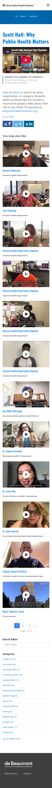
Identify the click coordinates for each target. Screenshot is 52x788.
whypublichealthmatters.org (20, 111)
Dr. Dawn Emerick (11, 531)
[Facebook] (8, 124)
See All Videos (9, 738)
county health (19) (11, 680)
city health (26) (9, 664)
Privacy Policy (11, 774)
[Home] (16, 16)
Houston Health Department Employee (20, 250)
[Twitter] (18, 124)
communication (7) (11, 669)
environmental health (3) (14, 690)
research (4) (8, 722)
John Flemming (9, 210)
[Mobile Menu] (48, 5)
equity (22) (7, 701)
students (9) (8, 732)
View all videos (11, 92)
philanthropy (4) (10, 716)
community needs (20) (13, 674)
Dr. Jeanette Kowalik (12, 451)
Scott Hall (32, 16)
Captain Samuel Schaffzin (15, 571)
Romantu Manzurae (12, 170)
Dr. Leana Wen (9, 491)
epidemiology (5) (10, 695)
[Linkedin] (29, 124)
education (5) (8, 685)
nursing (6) (7, 711)
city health (9, 117)
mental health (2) (10, 706)
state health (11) (10, 727)
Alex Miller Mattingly (12, 411)
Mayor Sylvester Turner (13, 611)
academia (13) (9, 659)
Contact (27, 774)
